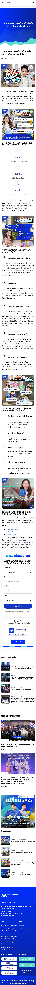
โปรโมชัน (13, 839)
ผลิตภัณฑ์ (7, 568)
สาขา (6, 595)
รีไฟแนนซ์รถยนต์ (11, 534)
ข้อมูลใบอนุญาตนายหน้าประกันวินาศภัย (8, 948)
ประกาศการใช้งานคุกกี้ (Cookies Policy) (9, 943)
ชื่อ (5, 577)
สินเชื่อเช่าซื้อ (9, 532)
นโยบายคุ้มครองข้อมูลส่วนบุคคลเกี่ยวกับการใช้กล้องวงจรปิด (9, 937)
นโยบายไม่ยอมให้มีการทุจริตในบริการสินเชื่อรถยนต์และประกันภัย (8, 931)
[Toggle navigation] (28, 2)
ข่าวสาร (13, 664)
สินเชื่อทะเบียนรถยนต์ (12, 530)
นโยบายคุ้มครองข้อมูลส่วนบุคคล (9, 925)
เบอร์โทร (7, 586)
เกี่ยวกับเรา (21, 925)
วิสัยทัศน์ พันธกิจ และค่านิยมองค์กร (26, 930)
